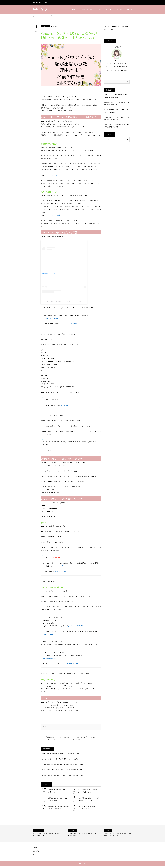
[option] (53, 833)
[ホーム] (33, 16)
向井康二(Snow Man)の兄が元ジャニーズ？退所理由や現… (58, 799)
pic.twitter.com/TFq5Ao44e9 (50, 318)
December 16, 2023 (60, 571)
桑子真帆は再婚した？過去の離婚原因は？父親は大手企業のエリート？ (116, 103)
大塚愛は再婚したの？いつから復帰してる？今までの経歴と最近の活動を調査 (63, 764)
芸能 (45, 26)
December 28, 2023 (72, 663)
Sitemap (108, 9)
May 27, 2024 (74, 323)
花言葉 (73, 9)
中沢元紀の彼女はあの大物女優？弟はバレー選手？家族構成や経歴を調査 (62, 770)
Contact (35, 847)
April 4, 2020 (63, 450)
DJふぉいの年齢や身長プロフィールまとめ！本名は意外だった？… (88, 791)
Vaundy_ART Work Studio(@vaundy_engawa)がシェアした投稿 (63, 301)
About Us (129, 9)
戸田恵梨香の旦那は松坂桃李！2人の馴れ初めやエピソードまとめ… (88, 799)
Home (99, 9)
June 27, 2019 (64, 405)
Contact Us (119, 9)
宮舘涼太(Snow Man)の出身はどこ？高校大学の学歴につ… (58, 791)
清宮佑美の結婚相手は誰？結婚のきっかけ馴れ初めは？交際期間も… (58, 808)
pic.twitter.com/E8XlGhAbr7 (75, 626)
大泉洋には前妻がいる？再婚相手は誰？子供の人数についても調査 (60, 759)
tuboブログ (40, 9)
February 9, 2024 (48, 634)
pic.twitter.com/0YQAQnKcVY (51, 658)
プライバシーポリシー (87, 9)
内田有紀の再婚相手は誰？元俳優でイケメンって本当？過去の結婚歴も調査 (62, 775)
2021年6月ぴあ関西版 (54, 215)
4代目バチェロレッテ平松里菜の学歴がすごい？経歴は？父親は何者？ (61, 753)
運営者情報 (36, 851)
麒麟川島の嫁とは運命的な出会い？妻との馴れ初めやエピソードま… (89, 808)
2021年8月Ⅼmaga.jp (53, 175)
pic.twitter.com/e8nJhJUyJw (59, 566)
